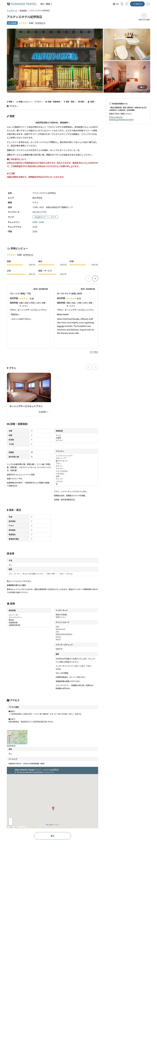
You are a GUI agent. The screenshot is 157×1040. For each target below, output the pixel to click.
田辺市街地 (11, 745)
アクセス (12, 106)
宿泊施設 (23, 10)
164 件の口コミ (40, 23)
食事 (82, 101)
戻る (52, 836)
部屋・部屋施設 (54, 101)
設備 (92, 101)
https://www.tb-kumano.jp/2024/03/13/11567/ (121, 118)
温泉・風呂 (69, 101)
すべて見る (94, 352)
